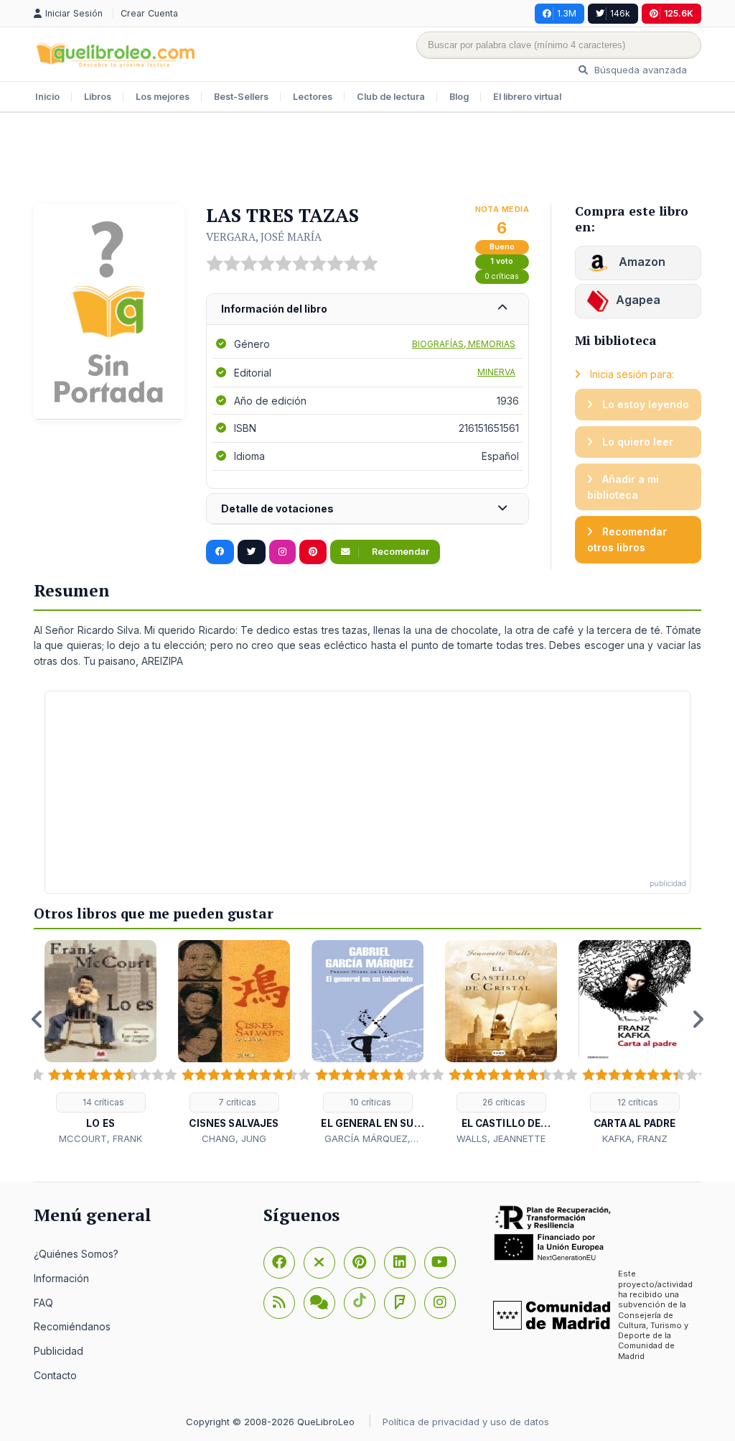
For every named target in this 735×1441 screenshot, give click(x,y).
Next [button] (697, 1019)
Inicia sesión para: (630, 374)
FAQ (43, 1303)
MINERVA (496, 372)
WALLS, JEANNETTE (501, 1138)
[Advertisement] (367, 159)
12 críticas (636, 1102)
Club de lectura (391, 96)
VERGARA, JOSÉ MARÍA (264, 236)
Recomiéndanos (72, 1326)
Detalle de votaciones (277, 508)
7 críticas (236, 1102)
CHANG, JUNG (234, 1138)
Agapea (638, 300)
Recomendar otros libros (627, 539)
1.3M (566, 13)
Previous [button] (37, 1019)
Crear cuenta (149, 13)
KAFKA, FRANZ (635, 1138)
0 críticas (501, 276)
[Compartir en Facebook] (220, 552)
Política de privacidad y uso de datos (466, 1421)
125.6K (678, 13)
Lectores (312, 96)
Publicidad (58, 1351)
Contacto (55, 1375)
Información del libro (274, 309)
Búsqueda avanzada (639, 69)
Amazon (640, 261)
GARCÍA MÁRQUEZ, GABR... (367, 1139)
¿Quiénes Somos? (76, 1254)
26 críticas (502, 1102)
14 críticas (102, 1102)
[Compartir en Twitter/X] (252, 552)
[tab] (367, 309)
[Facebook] (279, 1263)
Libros (97, 96)
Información (61, 1278)
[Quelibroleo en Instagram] (282, 552)
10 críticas (369, 1102)
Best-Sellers (241, 96)
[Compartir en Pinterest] (313, 552)
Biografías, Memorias (463, 344)
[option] (100, 1043)
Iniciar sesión (75, 13)
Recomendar (399, 551)
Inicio (47, 96)
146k (620, 13)
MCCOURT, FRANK (100, 1138)
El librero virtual (527, 96)
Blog (459, 96)
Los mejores (162, 96)
